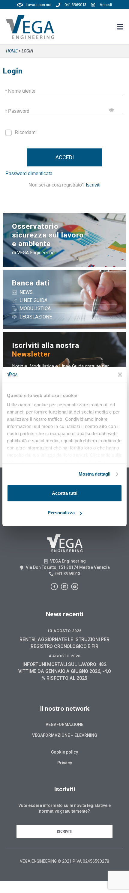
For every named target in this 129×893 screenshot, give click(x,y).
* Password (17, 111)
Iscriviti (93, 184)
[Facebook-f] (54, 586)
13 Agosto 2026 (64, 631)
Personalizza (61, 512)
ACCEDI (65, 157)
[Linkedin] (64, 586)
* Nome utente (20, 91)
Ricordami (26, 132)
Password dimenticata (28, 173)
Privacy (64, 762)
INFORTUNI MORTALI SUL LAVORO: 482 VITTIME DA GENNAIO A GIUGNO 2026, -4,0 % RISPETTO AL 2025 (64, 671)
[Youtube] (74, 586)
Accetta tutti (64, 493)
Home (12, 51)
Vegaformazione (64, 724)
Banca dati (31, 283)
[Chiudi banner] (120, 374)
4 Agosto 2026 (64, 656)
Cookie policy (64, 752)
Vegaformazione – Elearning (64, 735)
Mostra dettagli (95, 473)
